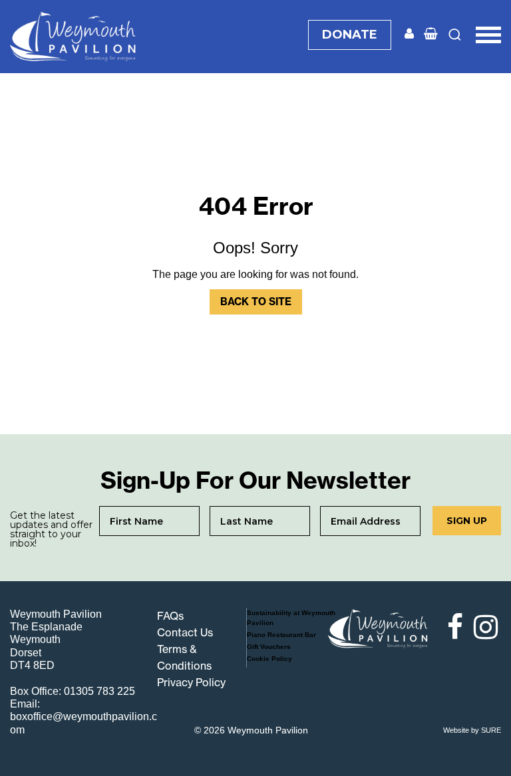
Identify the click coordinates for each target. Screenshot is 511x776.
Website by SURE (472, 730)
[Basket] (431, 34)
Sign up (466, 521)
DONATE (349, 34)
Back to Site (255, 301)
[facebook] (449, 627)
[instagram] (484, 627)
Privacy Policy (191, 682)
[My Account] (409, 34)
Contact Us (185, 632)
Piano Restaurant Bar (281, 634)
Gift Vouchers (269, 646)
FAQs (170, 615)
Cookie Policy (269, 658)
